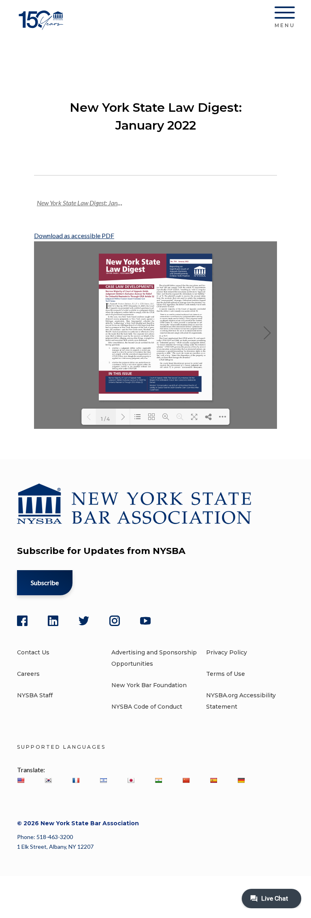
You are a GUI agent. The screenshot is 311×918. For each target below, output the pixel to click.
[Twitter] (84, 621)
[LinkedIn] (53, 621)
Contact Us (33, 652)
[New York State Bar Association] (42, 26)
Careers (28, 673)
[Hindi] (158, 780)
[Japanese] (130, 780)
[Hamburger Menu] (285, 14)
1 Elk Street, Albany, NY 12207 (55, 846)
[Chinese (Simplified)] (186, 780)
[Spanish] (213, 780)
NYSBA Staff (35, 695)
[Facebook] (22, 621)
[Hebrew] (103, 780)
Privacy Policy (226, 652)
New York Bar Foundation (149, 685)
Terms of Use (225, 673)
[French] (75, 780)
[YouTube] (145, 621)
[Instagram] (114, 621)
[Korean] (48, 780)
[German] (241, 780)
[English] (20, 780)
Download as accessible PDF (74, 235)
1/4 (106, 418)
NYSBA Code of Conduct (146, 706)
